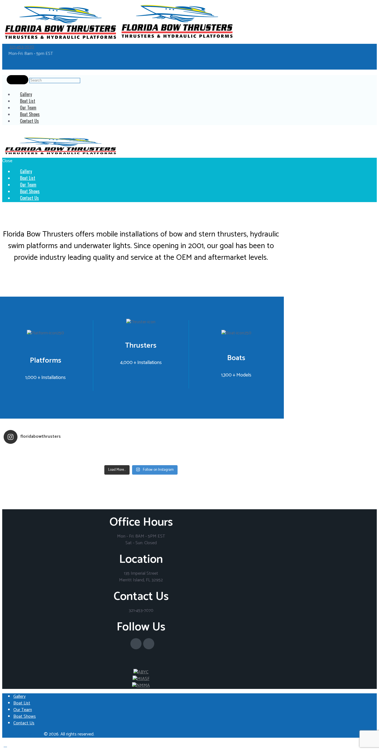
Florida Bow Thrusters (22, 734)
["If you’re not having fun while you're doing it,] (244, 459)
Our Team (22, 710)
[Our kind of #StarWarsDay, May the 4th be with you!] (175, 459)
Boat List (21, 703)
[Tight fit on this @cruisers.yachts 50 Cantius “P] (175, 451)
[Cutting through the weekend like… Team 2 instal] (244, 451)
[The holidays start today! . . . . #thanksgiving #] (107, 451)
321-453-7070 (21, 47)
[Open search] (17, 80)
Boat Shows (24, 716)
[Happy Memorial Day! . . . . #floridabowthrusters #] (107, 459)
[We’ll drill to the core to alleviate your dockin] (38, 459)
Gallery (19, 696)
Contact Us (29, 121)
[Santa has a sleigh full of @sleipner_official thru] (38, 451)
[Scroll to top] (5, 745)
